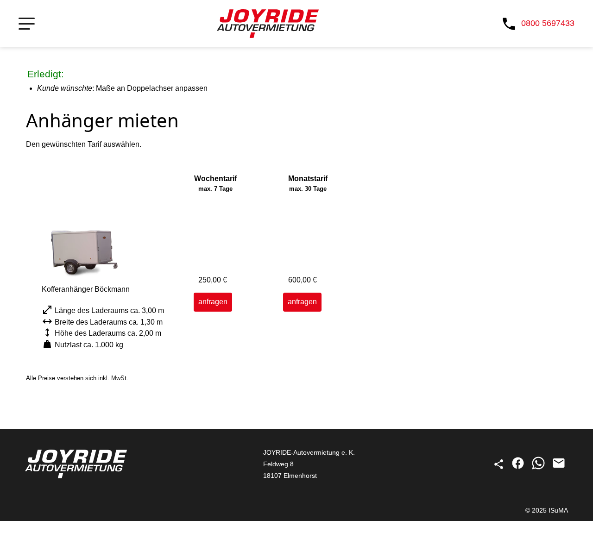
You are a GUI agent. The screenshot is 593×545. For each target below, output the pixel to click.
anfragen (212, 302)
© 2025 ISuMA (546, 510)
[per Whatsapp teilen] (539, 467)
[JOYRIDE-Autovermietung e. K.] (268, 23)
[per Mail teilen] (558, 467)
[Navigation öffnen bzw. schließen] (27, 24)
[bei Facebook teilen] (519, 467)
